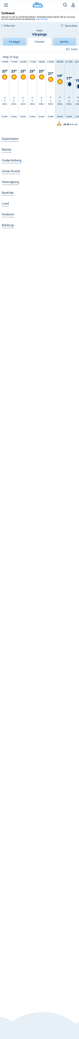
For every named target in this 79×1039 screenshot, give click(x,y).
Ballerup (8, 225)
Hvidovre (8, 214)
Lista (74, 49)
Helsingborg (10, 182)
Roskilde (8, 193)
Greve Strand (11, 171)
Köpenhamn (10, 139)
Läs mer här (42, 18)
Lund (5, 203)
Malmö (6, 149)
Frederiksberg (11, 160)
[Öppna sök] (65, 5)
